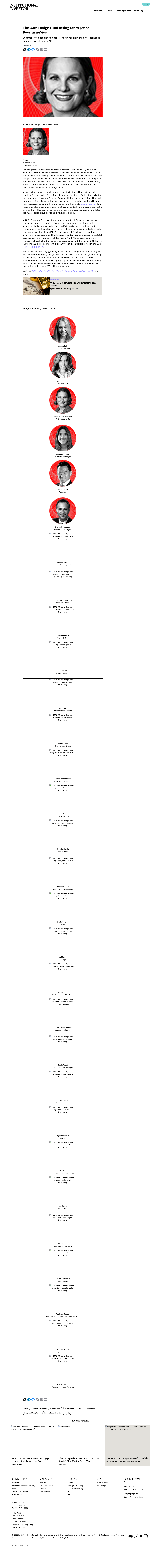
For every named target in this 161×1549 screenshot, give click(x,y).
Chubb (26, 1408)
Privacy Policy (59, 1538)
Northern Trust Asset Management (128, 1461)
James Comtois (17, 1464)
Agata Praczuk (88, 204)
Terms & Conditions (101, 1535)
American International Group (53, 1413)
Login (27, 1545)
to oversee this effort (33, 247)
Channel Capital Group (40, 1408)
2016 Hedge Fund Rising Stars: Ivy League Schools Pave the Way (63, 271)
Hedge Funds (56, 1408)
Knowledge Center (123, 11)
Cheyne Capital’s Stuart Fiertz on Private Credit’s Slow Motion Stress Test (79, 1459)
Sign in (146, 4)
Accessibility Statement (41, 1538)
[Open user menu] (147, 10)
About (136, 11)
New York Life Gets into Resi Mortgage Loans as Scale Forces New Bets (30, 1459)
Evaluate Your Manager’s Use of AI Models (127, 1458)
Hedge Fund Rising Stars (31, 1413)
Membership (98, 11)
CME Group (64, 289)
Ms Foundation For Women (73, 1408)
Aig (69, 1413)
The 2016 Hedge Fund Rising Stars (41, 124)
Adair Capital (91, 1408)
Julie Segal (62, 1464)
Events (109, 11)
